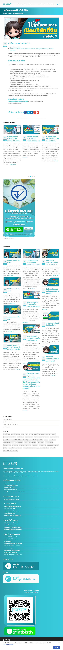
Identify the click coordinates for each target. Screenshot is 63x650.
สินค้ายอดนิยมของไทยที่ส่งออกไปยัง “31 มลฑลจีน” (52, 139)
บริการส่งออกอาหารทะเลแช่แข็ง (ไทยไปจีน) (12, 527)
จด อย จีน (46, 439)
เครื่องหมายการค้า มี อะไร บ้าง (28, 448)
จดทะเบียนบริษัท (24, 439)
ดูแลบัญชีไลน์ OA (7, 442)
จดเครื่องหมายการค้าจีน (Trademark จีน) (12, 515)
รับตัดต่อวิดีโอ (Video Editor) (10, 537)
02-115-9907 (41, 4)
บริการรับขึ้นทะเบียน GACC (9, 513)
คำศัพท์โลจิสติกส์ (7, 439)
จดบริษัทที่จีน (40, 439)
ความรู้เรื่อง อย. (7, 419)
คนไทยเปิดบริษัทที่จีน (54, 437)
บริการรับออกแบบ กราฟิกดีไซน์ (10, 552)
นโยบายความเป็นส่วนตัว (9, 644)
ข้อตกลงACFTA (37, 437)
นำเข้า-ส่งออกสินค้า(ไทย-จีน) (10, 424)
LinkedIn (31, 112)
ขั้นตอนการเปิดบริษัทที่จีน (34, 48)
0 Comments (12, 50)
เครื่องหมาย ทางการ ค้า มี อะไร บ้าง (42, 448)
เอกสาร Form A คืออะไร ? (13, 318)
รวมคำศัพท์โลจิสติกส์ (49, 442)
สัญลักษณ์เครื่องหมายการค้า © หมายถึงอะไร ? (52, 359)
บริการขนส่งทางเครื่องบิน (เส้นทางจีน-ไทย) (12, 529)
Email (38, 112)
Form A (12, 434)
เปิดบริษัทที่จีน (50, 48)
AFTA (5, 434)
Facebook (25, 112)
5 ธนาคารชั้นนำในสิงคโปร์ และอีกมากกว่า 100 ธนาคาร (33, 262)
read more (6, 157)
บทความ (18, 47)
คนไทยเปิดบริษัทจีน (45, 437)
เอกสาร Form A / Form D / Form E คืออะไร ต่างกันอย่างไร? (14, 347)
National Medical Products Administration (47, 434)
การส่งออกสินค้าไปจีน (12, 437)
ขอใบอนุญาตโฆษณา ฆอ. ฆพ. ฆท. (11, 485)
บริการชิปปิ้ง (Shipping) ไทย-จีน (11, 525)
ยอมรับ (56, 647)
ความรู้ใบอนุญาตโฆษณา (9, 422)
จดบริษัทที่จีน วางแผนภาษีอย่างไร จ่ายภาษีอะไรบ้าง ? (52, 262)
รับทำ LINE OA (15, 445)
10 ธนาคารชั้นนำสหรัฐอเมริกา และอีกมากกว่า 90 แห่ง (33, 139)
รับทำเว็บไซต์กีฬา (7, 541)
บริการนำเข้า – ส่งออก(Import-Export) (12, 523)
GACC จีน (31, 434)
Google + (34, 112)
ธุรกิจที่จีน (41, 48)
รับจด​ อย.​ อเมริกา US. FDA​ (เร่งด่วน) (11, 499)
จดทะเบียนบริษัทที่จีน (32, 439)
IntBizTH (13, 47)
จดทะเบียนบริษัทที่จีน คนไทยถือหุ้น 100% (12, 506)
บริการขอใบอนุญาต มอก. (9, 487)
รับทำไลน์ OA (28, 445)
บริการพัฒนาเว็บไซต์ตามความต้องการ (12, 545)
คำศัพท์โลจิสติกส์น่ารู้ (16, 439)
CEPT (9, 434)
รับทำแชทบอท (21, 445)
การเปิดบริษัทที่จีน (24, 48)
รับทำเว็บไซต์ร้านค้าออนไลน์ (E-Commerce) (13, 543)
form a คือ (18, 434)
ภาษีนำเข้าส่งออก (40, 442)
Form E (22, 434)
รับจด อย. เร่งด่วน (7, 445)
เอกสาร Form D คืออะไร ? (13, 290)
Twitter (28, 112)
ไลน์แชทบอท (15, 450)
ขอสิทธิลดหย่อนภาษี (29, 437)
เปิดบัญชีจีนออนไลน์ (7, 450)
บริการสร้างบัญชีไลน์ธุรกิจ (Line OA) (11, 539)
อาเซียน (5, 448)
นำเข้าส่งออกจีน (20, 442)
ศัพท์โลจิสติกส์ (34, 445)
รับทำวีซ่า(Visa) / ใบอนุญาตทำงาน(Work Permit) (14, 492)
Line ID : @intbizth (50, 4)
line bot (35, 434)
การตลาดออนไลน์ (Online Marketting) (12, 550)
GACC (26, 434)
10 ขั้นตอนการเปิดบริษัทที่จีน (15, 48)
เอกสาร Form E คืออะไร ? (13, 261)
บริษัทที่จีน (45, 48)
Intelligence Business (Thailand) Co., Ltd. (26, 4)
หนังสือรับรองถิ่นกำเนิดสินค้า (52, 445)
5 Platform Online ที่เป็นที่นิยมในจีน (52, 324)
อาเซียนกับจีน (10, 448)
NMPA (5, 437)
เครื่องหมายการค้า (18, 448)
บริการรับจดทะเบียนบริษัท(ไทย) (10, 489)
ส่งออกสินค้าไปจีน (42, 445)
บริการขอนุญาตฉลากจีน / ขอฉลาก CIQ (12, 511)
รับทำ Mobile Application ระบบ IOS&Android (14, 548)
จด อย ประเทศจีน (52, 439)
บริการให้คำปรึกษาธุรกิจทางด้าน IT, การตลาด (13, 554)
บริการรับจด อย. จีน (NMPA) (10, 508)
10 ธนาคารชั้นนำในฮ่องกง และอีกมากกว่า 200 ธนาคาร (14, 139)
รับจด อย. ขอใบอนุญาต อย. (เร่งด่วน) (11, 483)
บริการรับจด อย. (27, 442)
